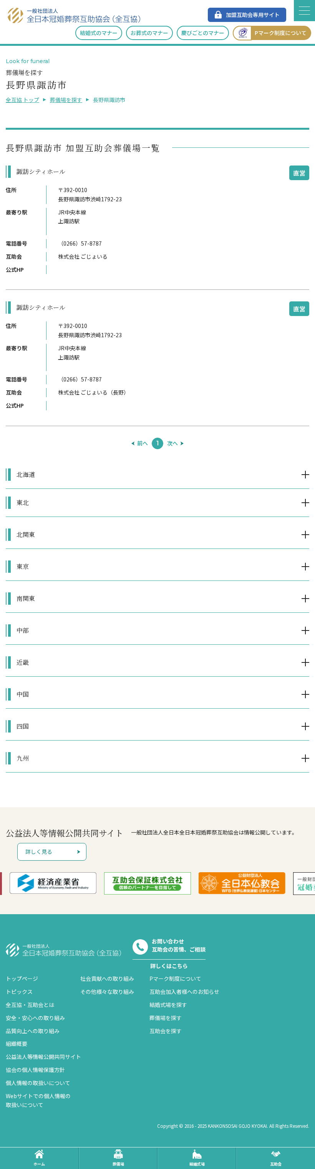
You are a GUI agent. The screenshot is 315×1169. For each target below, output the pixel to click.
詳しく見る (38, 851)
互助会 (276, 1164)
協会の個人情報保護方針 (35, 1070)
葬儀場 (118, 1164)
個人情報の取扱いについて (38, 1083)
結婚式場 (197, 1164)
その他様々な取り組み (107, 991)
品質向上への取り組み (33, 1031)
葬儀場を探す (66, 100)
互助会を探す (165, 1031)
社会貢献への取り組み (107, 978)
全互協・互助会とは (30, 1004)
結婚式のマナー (99, 33)
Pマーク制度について (281, 33)
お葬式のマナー (149, 33)
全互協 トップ (22, 100)
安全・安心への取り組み (35, 1018)
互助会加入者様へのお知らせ (184, 991)
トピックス (19, 991)
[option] (91, 883)
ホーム (39, 1164)
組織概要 (16, 1043)
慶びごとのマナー (202, 33)
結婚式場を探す (168, 1004)
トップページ (22, 978)
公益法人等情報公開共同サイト (43, 1056)
